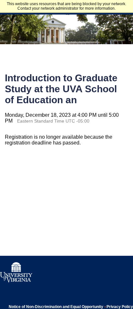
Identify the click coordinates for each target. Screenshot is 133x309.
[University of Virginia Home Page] (16, 281)
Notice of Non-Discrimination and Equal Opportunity (56, 306)
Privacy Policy (120, 306)
